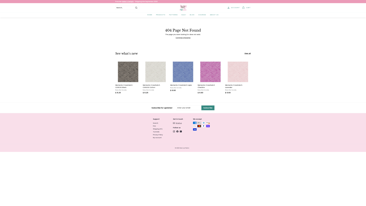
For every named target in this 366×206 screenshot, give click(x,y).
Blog (192, 15)
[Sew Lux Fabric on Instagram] (174, 131)
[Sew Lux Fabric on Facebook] (177, 131)
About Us (214, 15)
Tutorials (156, 132)
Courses (202, 15)
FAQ (154, 126)
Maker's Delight (128, 1)
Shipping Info (158, 129)
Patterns (173, 15)
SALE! (183, 15)
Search (155, 123)
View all (247, 53)
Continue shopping (183, 38)
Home (149, 15)
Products (160, 15)
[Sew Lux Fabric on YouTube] (181, 131)
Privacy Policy (158, 135)
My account (157, 138)
